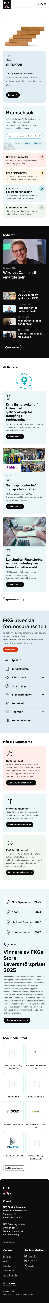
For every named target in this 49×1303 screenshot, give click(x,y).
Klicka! (11, 94)
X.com (31, 1265)
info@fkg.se (8, 1241)
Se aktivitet (13, 436)
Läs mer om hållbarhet (18, 872)
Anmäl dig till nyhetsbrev (19, 782)
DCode (31, 1294)
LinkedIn (32, 1256)
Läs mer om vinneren (15, 1020)
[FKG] (7, 4)
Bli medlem (10, 649)
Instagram (32, 1260)
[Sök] (40, 136)
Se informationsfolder (18, 824)
